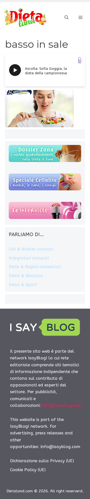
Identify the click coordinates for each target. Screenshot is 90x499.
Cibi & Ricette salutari (31, 249)
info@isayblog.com (62, 405)
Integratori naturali (29, 257)
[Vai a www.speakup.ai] (79, 60)
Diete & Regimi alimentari (35, 266)
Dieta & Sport (23, 284)
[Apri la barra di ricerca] (67, 17)
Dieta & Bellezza (26, 275)
